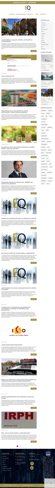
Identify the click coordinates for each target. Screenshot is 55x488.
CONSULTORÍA (44, 124)
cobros (50, 116)
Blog (36, 14)
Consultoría (43, 22)
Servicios (30, 14)
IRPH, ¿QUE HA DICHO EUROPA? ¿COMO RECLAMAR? (15, 433)
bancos (42, 113)
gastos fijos (48, 152)
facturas (49, 150)
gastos (42, 152)
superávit (50, 180)
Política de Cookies (6, 470)
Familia (42, 31)
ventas (47, 183)
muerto (48, 161)
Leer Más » (34, 50)
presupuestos (44, 164)
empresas (49, 141)
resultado (50, 178)
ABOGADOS (43, 110)
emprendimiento (44, 138)
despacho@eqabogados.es (34, 459)
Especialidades (21, 14)
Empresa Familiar (44, 29)
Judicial (42, 35)
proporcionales (44, 166)
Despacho (12, 14)
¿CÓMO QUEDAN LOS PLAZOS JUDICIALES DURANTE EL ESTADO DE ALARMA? (18, 288)
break (42, 116)
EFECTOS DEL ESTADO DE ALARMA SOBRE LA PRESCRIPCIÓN (18, 253)
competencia (44, 119)
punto (51, 166)
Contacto (42, 14)
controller (43, 127)
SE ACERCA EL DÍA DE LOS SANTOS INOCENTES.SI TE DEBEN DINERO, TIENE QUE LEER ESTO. (18, 147)
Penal (42, 46)
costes (42, 130)
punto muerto (44, 169)
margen (43, 161)
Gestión (43, 158)
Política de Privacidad (6, 468)
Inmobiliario (43, 33)
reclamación (49, 172)
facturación (43, 150)
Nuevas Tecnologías (44, 44)
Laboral (42, 38)
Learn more (50, 485)
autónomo (50, 110)
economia (43, 133)
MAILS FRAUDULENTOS (7, 76)
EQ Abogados (44, 144)
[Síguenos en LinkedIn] (31, 468)
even (48, 147)
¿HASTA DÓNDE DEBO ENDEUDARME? (11, 345)
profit (50, 164)
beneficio (48, 113)
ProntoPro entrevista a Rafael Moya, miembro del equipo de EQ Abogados (17, 183)
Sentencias (43, 48)
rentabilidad (43, 178)
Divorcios (42, 27)
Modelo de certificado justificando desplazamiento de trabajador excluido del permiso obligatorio (18, 380)
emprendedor (44, 135)
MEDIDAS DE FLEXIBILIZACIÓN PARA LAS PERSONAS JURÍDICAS (18, 218)
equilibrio (43, 147)
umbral (42, 183)
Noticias (42, 40)
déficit (47, 130)
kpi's (47, 158)
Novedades (43, 42)
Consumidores (43, 25)
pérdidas (43, 172)
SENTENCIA (43, 180)
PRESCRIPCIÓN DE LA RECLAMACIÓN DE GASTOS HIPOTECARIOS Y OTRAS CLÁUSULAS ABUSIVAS (14, 111)
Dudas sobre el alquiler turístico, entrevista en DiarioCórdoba (16, 40)
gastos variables (44, 155)
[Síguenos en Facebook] (32, 463)
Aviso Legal (4, 466)
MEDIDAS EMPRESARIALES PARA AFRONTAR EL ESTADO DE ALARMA (17, 397)
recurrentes (43, 175)
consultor (43, 121)
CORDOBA (49, 127)
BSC (46, 116)
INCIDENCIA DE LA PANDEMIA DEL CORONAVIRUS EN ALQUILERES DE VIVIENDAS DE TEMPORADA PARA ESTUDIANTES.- (15, 309)
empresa (43, 141)
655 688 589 (32, 2)
